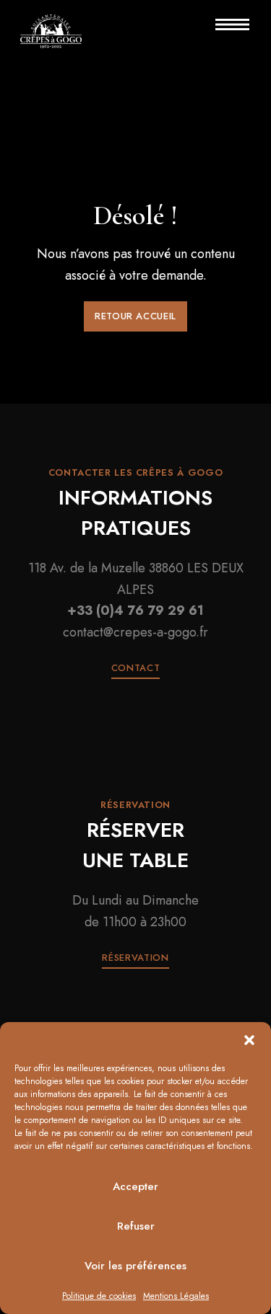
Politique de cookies (99, 1295)
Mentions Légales (176, 1295)
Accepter (135, 1186)
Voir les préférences (135, 1266)
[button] (249, 1040)
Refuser (136, 1226)
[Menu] (221, 24)
